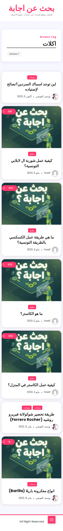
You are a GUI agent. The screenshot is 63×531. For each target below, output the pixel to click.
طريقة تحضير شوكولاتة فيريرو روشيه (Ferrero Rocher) (31, 416)
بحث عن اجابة (32, 8)
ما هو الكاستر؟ (31, 313)
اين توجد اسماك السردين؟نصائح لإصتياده (31, 86)
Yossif (47, 173)
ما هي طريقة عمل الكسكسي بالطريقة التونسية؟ (31, 239)
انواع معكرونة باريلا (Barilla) (31, 490)
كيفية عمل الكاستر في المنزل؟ (31, 384)
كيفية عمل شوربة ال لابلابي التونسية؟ (31, 163)
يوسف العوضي (43, 96)
